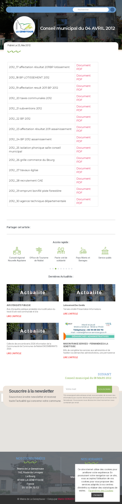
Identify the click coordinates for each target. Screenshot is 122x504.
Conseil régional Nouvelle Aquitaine (17, 259)
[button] (8, 10)
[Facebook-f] (112, 10)
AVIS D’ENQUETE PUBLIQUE (19, 305)
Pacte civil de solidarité (61, 259)
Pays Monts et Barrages (83, 259)
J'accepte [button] (97, 495)
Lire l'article (14, 316)
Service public (105, 257)
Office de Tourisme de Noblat (39, 259)
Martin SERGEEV (66, 499)
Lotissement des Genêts (74, 305)
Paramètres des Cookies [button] (101, 490)
